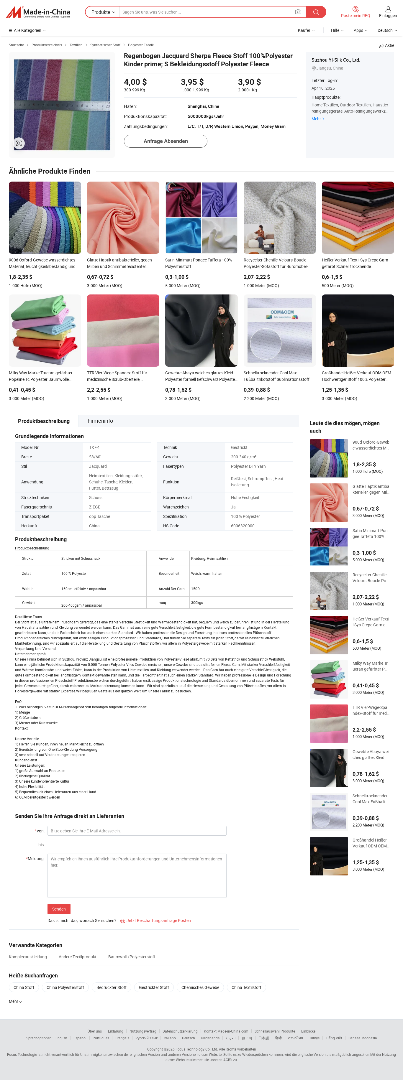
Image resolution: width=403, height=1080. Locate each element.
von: (39, 831)
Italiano (170, 1037)
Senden (59, 909)
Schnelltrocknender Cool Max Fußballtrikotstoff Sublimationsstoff (370, 799)
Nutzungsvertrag (143, 1031)
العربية (230, 1037)
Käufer (304, 30)
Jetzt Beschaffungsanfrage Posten (155, 920)
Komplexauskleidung (28, 956)
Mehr (316, 118)
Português (101, 1037)
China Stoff (24, 987)
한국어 (247, 1037)
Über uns (95, 1031)
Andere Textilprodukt (77, 956)
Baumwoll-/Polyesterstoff (131, 956)
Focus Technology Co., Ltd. (197, 1049)
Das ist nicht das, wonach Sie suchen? (82, 920)
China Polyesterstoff (65, 987)
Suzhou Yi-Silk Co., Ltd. (336, 60)
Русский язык (146, 1037)
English (61, 1037)
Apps (358, 30)
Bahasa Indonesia (362, 1037)
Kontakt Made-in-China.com (226, 1031)
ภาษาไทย (295, 1037)
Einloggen (388, 15)
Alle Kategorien (27, 30)
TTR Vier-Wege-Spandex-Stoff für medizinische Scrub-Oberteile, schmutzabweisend (371, 710)
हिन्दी (278, 1037)
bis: (41, 844)
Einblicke (308, 1031)
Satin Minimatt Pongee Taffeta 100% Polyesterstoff (370, 533)
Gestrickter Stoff (154, 987)
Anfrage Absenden (166, 141)
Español (79, 1037)
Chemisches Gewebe (200, 987)
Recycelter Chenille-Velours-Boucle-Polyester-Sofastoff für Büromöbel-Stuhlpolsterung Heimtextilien (371, 578)
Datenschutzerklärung (180, 1031)
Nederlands (210, 1037)
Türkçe (314, 1037)
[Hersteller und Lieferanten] (38, 12)
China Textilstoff (246, 987)
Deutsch (188, 1037)
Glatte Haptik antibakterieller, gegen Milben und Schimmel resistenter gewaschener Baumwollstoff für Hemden (371, 489)
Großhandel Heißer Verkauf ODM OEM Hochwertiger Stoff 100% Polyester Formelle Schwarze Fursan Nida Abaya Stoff (371, 843)
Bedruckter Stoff (111, 987)
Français (122, 1037)
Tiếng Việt (334, 1037)
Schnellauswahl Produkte (275, 1031)
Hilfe (335, 30)
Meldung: (35, 858)
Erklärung (115, 1031)
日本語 (263, 1037)
